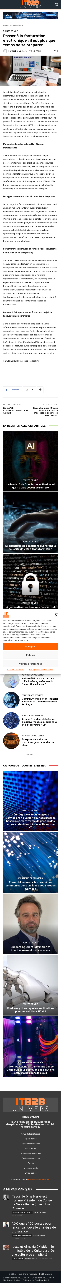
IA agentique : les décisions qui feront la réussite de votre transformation (30, 547)
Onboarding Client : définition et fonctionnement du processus (30, 948)
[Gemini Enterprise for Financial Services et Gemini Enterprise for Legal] (11, 700)
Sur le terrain (30, 810)
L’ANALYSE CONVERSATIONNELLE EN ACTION (15, 410)
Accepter (30, 646)
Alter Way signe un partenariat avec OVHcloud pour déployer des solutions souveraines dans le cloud (30, 1070)
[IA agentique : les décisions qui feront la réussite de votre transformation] (30, 522)
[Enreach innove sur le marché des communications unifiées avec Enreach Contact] (30, 862)
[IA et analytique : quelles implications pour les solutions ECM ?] (30, 985)
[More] (40, 389)
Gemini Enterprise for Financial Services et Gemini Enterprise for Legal (40, 701)
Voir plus (29, 754)
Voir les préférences (30, 663)
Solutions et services (32, 695)
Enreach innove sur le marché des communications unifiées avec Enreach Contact (30, 885)
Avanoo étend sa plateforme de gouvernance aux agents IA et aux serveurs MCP (39, 722)
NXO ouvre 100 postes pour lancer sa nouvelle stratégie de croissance (34, 1227)
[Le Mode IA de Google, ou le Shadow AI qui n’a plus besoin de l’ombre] (30, 461)
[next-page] (10, 1083)
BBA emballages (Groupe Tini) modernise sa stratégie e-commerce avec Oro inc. (45, 412)
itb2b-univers (19, 51)
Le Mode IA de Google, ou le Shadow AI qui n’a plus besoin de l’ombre (30, 486)
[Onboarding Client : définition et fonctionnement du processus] (30, 924)
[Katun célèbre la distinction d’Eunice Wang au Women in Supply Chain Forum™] (11, 680)
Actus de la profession (33, 675)
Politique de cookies (15, 669)
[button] (56, 615)
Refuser (30, 654)
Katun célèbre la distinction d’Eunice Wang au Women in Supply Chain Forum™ (38, 681)
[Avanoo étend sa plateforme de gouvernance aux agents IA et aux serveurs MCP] (11, 720)
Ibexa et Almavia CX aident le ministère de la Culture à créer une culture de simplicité (33, 1250)
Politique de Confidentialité (41, 669)
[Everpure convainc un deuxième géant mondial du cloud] (11, 740)
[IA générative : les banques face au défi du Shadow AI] (30, 584)
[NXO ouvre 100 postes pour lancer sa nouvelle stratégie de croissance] (6, 1224)
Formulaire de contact (39, 1179)
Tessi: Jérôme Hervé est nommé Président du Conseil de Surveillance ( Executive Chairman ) (33, 1202)
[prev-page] (5, 1083)
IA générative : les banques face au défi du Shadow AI (30, 609)
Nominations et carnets (22, 1212)
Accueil (6, 25)
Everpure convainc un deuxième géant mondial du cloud (38, 742)
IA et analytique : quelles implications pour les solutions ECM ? (30, 1010)
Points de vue (17, 25)
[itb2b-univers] (5, 51)
